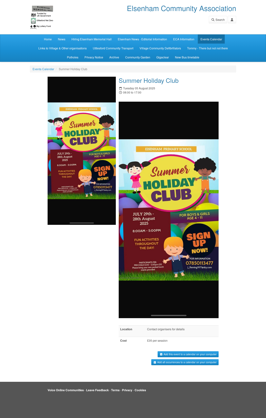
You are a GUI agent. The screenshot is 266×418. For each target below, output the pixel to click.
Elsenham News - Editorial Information (142, 39)
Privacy (127, 390)
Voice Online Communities (66, 390)
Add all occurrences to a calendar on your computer (187, 362)
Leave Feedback (97, 390)
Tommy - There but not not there (207, 48)
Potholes (72, 57)
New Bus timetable (187, 57)
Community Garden (137, 57)
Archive (114, 57)
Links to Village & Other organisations (62, 48)
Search (220, 20)
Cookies (140, 390)
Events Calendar (211, 39)
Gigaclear (162, 57)
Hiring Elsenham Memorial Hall (91, 39)
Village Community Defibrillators (160, 48)
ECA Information (183, 39)
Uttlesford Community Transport (113, 48)
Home (48, 39)
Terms (115, 390)
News (61, 39)
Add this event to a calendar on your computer (190, 354)
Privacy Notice (94, 57)
